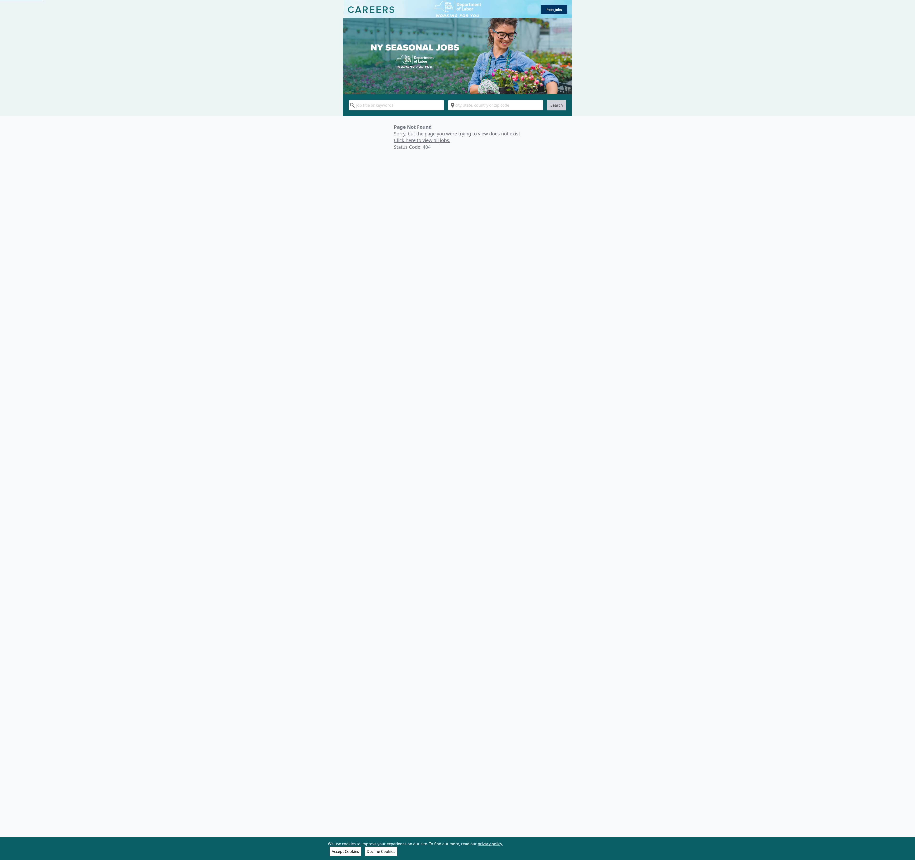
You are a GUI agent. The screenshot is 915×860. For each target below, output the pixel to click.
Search (556, 105)
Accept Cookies (345, 851)
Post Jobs (554, 9)
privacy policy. (490, 843)
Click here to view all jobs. (422, 140)
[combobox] (396, 105)
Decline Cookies (381, 851)
